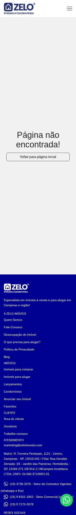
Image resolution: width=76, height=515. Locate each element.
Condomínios (13, 391)
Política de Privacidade (19, 349)
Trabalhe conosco (16, 433)
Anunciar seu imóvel (17, 399)
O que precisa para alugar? (22, 342)
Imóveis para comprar (18, 369)
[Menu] (69, 8)
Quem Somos (13, 319)
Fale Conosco (13, 327)
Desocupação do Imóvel (20, 334)
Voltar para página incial (38, 157)
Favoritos (10, 406)
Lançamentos (13, 384)
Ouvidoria (10, 426)
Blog (7, 357)
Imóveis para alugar (17, 376)
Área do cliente (14, 419)
